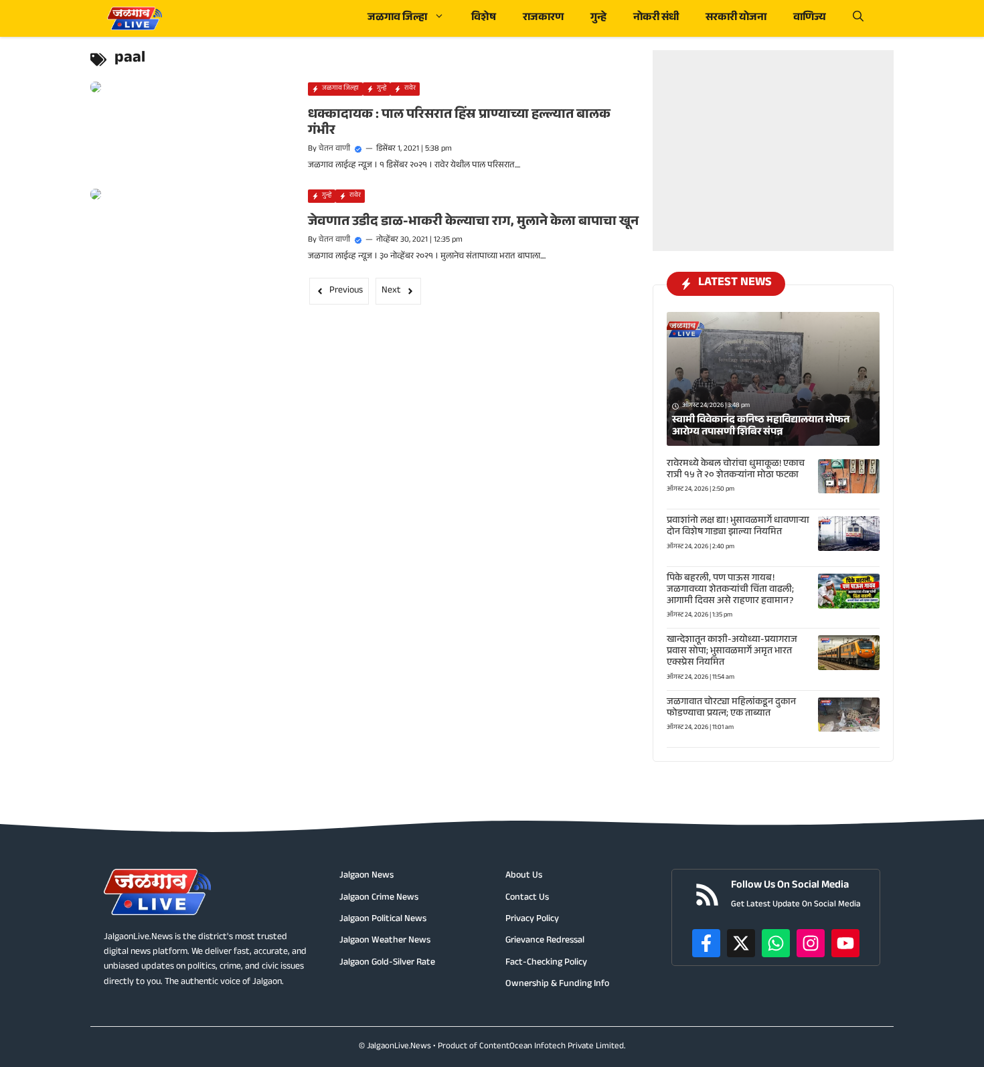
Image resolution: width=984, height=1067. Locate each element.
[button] (858, 18)
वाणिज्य (809, 18)
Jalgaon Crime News (378, 898)
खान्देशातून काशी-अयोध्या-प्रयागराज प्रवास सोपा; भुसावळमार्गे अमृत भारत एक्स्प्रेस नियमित (732, 652)
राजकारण (543, 18)
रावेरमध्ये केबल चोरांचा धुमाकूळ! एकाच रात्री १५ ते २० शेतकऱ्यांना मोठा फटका (736, 470)
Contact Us (527, 898)
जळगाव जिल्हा (397, 18)
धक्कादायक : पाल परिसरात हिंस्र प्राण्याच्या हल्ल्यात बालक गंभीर (459, 123)
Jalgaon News (366, 876)
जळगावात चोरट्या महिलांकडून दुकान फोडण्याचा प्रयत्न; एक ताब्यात (731, 708)
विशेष (483, 18)
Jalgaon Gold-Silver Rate (387, 963)
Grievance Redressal (544, 941)
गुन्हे (598, 18)
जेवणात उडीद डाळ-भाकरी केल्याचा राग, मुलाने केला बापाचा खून (473, 223)
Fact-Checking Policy (546, 963)
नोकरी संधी (656, 18)
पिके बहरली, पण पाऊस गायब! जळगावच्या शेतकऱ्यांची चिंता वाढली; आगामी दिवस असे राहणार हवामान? (730, 590)
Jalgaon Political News (382, 919)
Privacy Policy (532, 919)
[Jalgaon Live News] (134, 18)
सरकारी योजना (736, 18)
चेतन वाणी (334, 149)
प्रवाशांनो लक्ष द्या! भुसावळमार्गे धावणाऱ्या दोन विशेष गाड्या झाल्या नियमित (738, 527)
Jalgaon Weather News (384, 941)
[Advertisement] (773, 134)
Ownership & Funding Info (557, 984)
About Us (523, 876)
